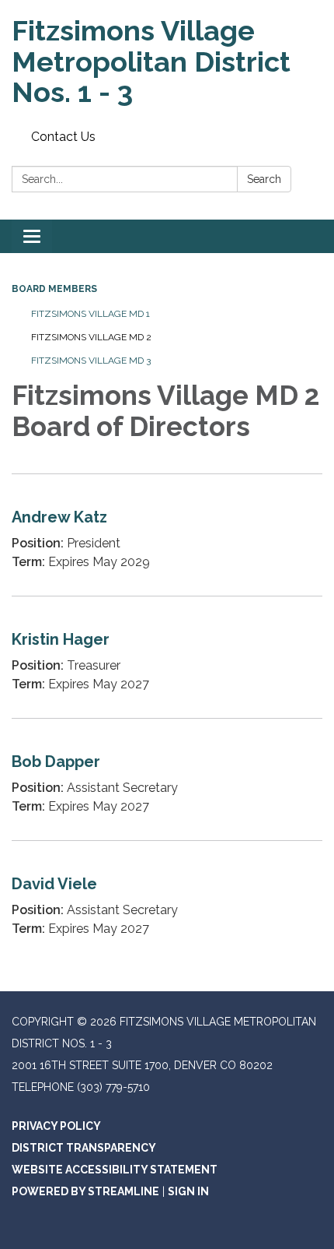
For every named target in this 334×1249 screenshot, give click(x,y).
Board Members (54, 288)
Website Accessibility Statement (114, 1169)
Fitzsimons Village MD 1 (90, 313)
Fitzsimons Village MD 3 (91, 360)
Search (264, 179)
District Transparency (84, 1148)
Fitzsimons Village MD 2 (91, 337)
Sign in (188, 1191)
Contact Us (63, 136)
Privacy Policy (56, 1126)
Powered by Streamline (85, 1191)
